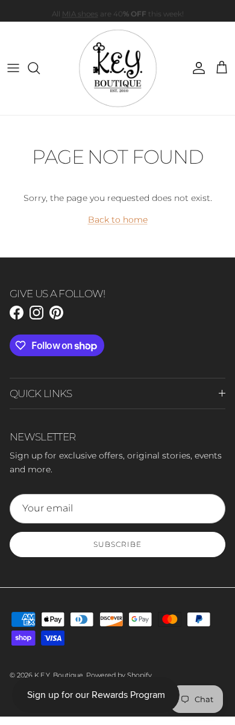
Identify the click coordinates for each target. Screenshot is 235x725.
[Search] (40, 68)
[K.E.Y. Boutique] (117, 68)
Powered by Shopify (119, 675)
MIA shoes (80, 12)
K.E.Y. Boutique (58, 675)
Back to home (118, 219)
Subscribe (117, 544)
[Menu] (13, 68)
